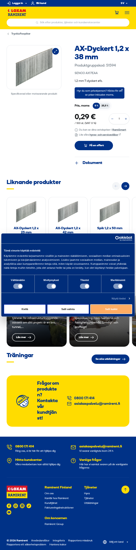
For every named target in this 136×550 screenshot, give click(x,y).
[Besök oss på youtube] (9, 512)
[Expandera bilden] (55, 51)
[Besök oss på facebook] (9, 506)
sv (122, 3)
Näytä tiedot (119, 298)
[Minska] (112, 119)
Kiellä (25, 309)
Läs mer (37, 321)
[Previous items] (116, 186)
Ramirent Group (54, 524)
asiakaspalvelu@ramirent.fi (97, 404)
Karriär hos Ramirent (57, 498)
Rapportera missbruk (80, 540)
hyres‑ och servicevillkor (104, 135)
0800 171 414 (84, 398)
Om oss (49, 493)
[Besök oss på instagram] (15, 506)
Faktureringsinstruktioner (59, 508)
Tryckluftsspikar (21, 34)
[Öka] (126, 119)
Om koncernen (56, 518)
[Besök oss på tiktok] (29, 506)
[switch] (51, 286)
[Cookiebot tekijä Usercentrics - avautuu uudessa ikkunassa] (117, 238)
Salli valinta (68, 309)
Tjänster (90, 487)
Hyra (87, 493)
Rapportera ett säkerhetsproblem (26, 544)
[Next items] (125, 186)
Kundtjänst (51, 503)
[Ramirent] (17, 12)
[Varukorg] (117, 12)
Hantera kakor (57, 544)
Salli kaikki (111, 309)
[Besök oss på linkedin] (22, 506)
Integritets (59, 540)
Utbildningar (91, 503)
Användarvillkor (40, 540)
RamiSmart (119, 130)
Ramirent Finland (58, 487)
